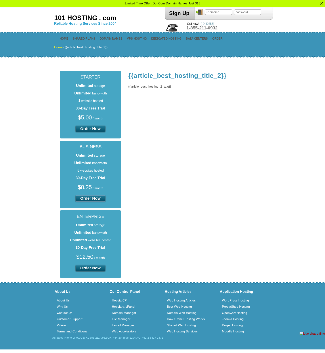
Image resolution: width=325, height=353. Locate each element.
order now (90, 129)
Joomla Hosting (233, 319)
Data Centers (197, 38)
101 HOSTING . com (85, 17)
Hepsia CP (119, 300)
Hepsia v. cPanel (123, 306)
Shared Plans (84, 38)
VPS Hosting (137, 38)
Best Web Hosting (179, 306)
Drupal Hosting (232, 325)
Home (64, 38)
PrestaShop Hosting (236, 306)
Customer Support (69, 319)
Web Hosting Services (182, 331)
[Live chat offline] (312, 333)
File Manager (121, 319)
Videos (61, 325)
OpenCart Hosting (234, 313)
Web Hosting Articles (181, 300)
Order (217, 38)
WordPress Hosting (235, 300)
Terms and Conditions (72, 331)
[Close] (321, 3)
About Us (63, 300)
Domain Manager (124, 313)
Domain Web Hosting (182, 313)
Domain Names (111, 38)
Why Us (62, 306)
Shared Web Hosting (181, 325)
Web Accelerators (124, 331)
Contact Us (64, 313)
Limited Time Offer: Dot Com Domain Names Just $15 (162, 3)
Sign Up (179, 13)
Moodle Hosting (233, 331)
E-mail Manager (123, 325)
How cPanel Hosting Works (186, 319)
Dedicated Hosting (166, 38)
